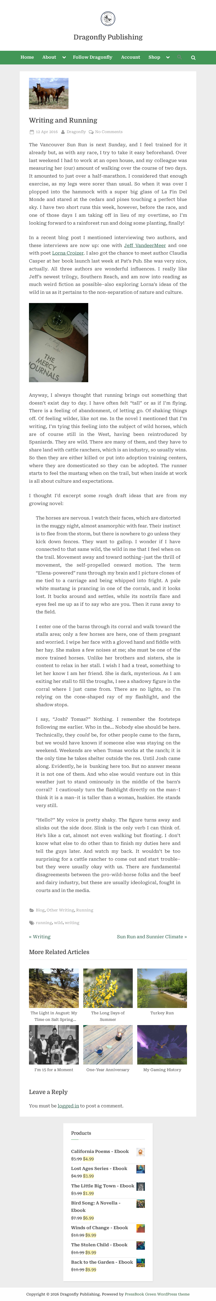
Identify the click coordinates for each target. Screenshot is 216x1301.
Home (27, 57)
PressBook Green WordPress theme (157, 1294)
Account (130, 57)
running (44, 923)
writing (72, 923)
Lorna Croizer (68, 253)
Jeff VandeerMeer (145, 245)
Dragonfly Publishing (108, 37)
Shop (154, 57)
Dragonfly (76, 131)
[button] (180, 58)
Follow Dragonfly (92, 57)
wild (58, 923)
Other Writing (60, 910)
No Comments (108, 132)
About (49, 57)
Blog (40, 910)
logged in (68, 1105)
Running (84, 910)
